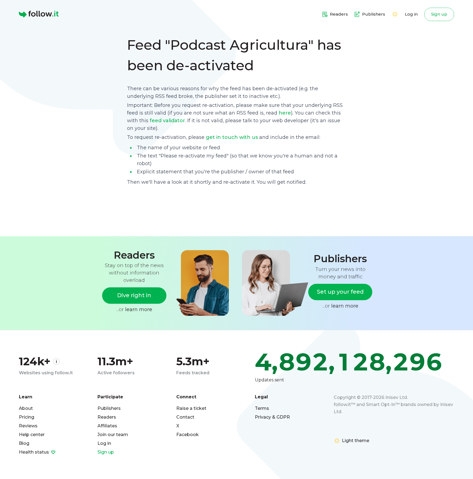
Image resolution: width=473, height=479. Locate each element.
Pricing (26, 417)
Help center (32, 434)
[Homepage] (39, 14)
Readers (106, 417)
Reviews (28, 425)
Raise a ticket (191, 408)
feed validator (167, 121)
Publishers (109, 408)
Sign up (439, 14)
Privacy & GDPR (272, 417)
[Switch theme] (395, 14)
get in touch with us (232, 137)
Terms (262, 408)
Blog (24, 443)
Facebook (187, 434)
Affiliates (107, 425)
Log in (411, 14)
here (285, 113)
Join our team (112, 434)
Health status (34, 452)
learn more (138, 309)
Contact (185, 417)
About (26, 408)
